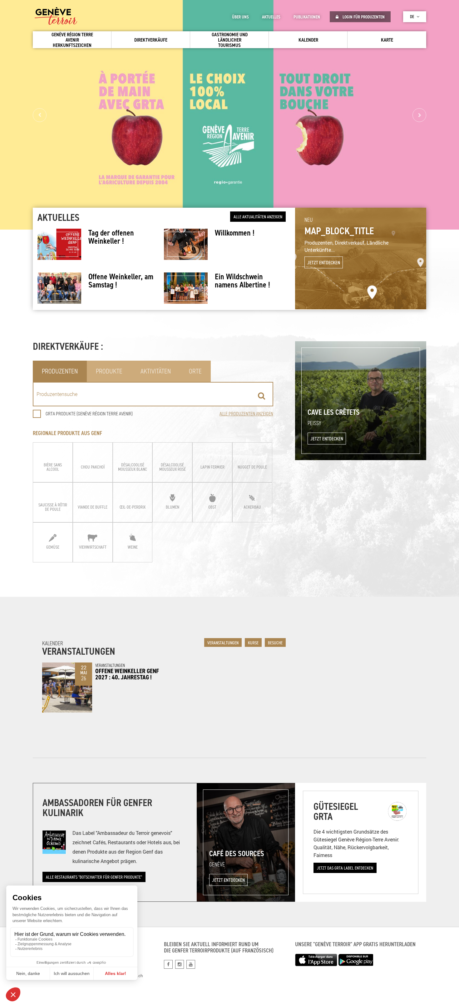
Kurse (253, 642)
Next (419, 115)
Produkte (109, 371)
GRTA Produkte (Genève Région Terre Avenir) (89, 414)
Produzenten (60, 371)
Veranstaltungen (223, 642)
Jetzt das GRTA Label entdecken (345, 867)
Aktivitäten (156, 371)
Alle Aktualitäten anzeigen (258, 216)
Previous (40, 115)
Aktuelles (271, 17)
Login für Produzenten (363, 17)
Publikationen (307, 17)
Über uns (240, 17)
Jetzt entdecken (323, 262)
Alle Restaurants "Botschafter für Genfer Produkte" (94, 877)
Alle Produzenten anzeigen (246, 414)
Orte (195, 371)
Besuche (275, 642)
